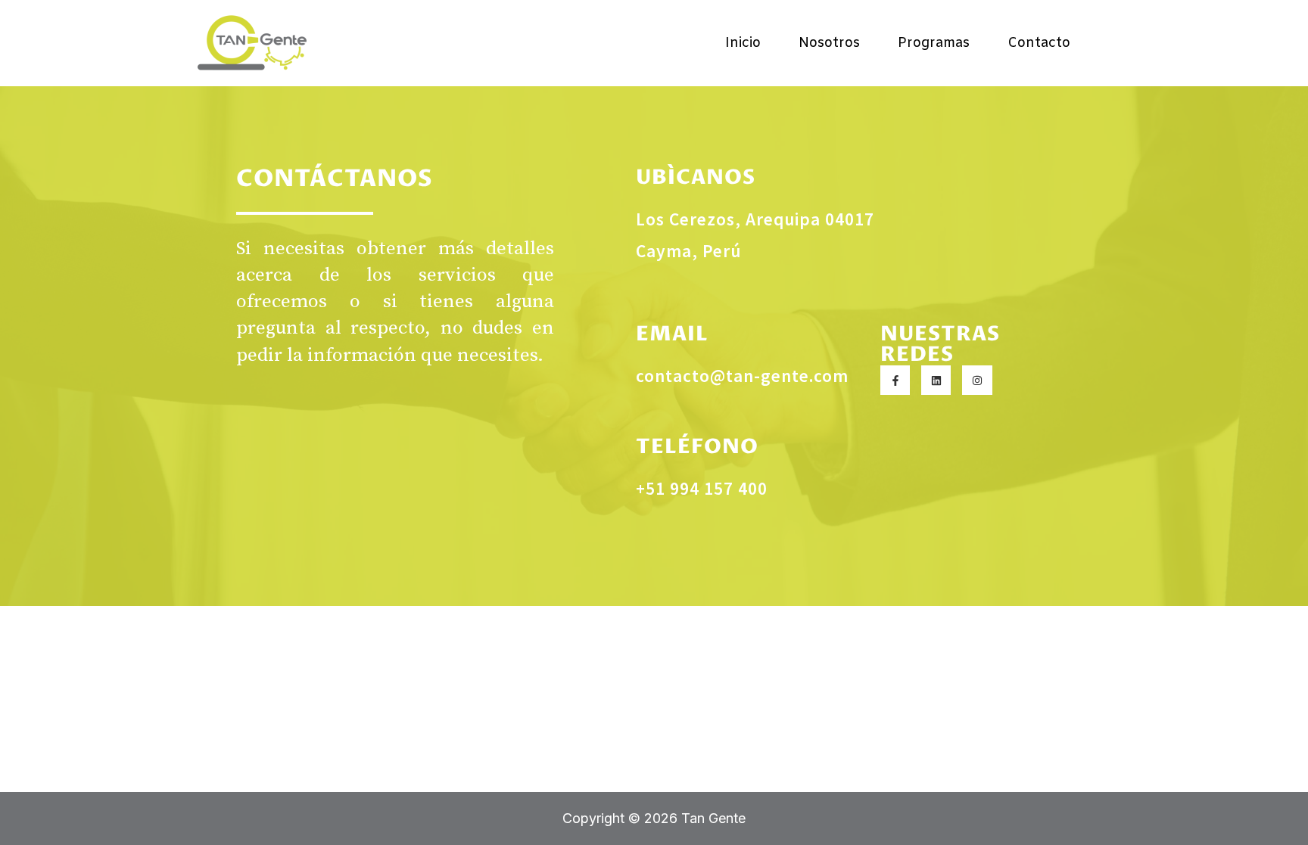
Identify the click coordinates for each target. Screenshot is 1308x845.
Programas (934, 43)
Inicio (743, 43)
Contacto (1038, 43)
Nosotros (829, 43)
